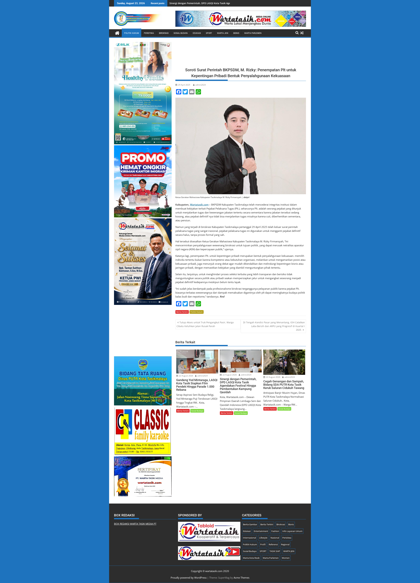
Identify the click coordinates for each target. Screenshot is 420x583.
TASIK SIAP (275, 551)
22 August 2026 (185, 375)
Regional (285, 544)
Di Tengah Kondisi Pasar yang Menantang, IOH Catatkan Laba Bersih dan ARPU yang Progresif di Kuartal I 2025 (274, 326)
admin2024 (200, 84)
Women (286, 557)
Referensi (273, 544)
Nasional (275, 537)
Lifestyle (263, 537)
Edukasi (197, 33)
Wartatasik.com (199, 204)
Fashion (275, 531)
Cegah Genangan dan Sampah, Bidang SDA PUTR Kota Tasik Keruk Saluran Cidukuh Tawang (220, 3)
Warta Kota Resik (251, 557)
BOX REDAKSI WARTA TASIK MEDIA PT (135, 523)
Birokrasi (163, 33)
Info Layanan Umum (292, 531)
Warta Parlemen (253, 33)
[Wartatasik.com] (117, 32)
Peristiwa (149, 33)
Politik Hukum (131, 33)
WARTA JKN (222, 33)
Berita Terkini (182, 312)
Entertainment (261, 531)
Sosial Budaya (181, 33)
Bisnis (236, 33)
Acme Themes (241, 577)
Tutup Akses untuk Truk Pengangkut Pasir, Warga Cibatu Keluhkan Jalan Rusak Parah (205, 324)
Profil (262, 544)
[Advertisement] (240, 54)
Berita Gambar (250, 524)
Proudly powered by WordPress (189, 577)
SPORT (209, 33)
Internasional (249, 537)
